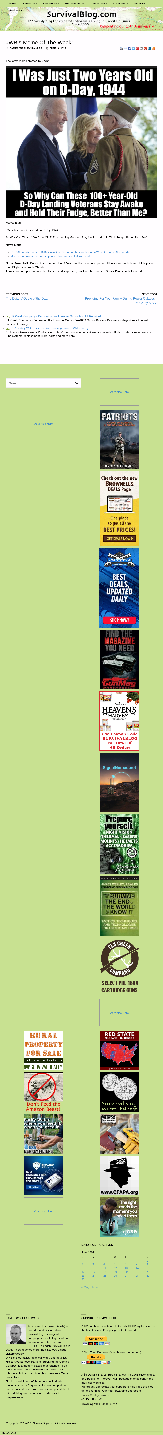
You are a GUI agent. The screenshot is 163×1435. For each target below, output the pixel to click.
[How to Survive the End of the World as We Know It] (119, 906)
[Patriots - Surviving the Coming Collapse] (119, 439)
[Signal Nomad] (119, 782)
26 (115, 1275)
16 (83, 1271)
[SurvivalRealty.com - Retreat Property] (43, 1050)
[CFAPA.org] (119, 1175)
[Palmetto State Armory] (119, 588)
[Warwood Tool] (119, 1134)
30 (83, 1279)
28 (137, 1275)
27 (126, 1275)
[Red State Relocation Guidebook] (119, 1050)
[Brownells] (119, 508)
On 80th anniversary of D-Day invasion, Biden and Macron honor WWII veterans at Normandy (70, 252)
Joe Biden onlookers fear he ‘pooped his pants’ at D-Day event (50, 256)
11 (104, 1268)
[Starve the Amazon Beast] (43, 1092)
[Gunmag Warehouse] (119, 659)
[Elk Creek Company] (119, 967)
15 (148, 1268)
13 (126, 1268)
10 (93, 1268)
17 (93, 1271)
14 (137, 1268)
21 (137, 1271)
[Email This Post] (125, 48)
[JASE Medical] (119, 1217)
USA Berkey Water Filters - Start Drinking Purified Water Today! (47, 328)
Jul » (95, 1287)
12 (115, 1268)
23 (83, 1275)
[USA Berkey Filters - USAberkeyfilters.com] (43, 1134)
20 (126, 1271)
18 (104, 1271)
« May (85, 1287)
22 (148, 1271)
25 (104, 1275)
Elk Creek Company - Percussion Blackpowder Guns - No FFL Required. (54, 316)
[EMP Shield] (43, 1175)
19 (115, 1271)
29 (148, 1275)
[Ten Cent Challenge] (119, 1092)
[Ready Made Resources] (119, 844)
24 (93, 1275)
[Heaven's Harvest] (119, 721)
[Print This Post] (121, 48)
